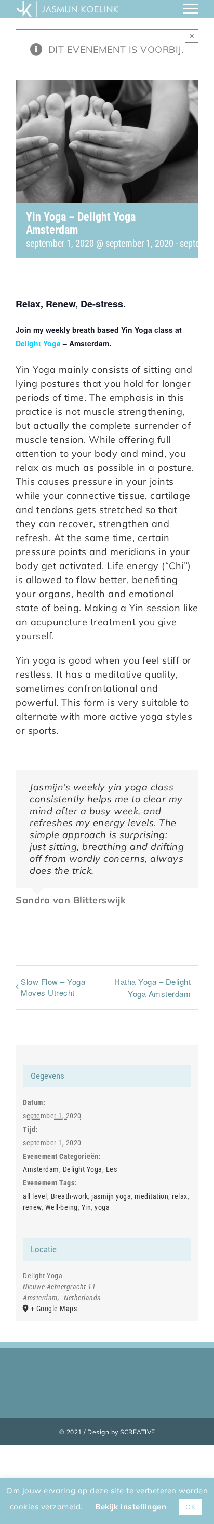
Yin (86, 1207)
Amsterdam (41, 1169)
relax (180, 1196)
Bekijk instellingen (130, 1507)
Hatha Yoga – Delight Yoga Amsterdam (152, 987)
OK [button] (190, 1507)
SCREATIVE (137, 1432)
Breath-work (69, 1196)
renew (32, 1207)
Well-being (61, 1207)
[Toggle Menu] (190, 9)
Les (111, 1169)
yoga (102, 1207)
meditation (151, 1196)
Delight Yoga (38, 343)
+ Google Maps (54, 1308)
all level (35, 1196)
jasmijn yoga (111, 1196)
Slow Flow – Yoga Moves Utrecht (53, 987)
